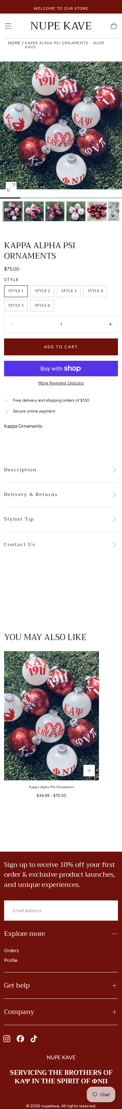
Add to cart (61, 347)
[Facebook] (20, 1039)
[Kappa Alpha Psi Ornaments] (51, 715)
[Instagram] (7, 1039)
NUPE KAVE (61, 1057)
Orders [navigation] (11, 950)
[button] (8, 26)
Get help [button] (17, 985)
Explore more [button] (24, 933)
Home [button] (14, 43)
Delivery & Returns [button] (31, 495)
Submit (100, 910)
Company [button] (19, 1011)
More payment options (61, 383)
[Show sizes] (89, 770)
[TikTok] (34, 1039)
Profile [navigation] (11, 960)
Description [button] (20, 470)
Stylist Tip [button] (19, 519)
